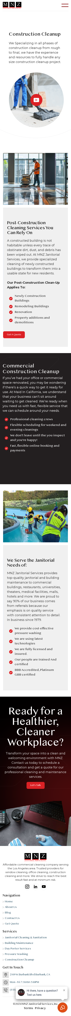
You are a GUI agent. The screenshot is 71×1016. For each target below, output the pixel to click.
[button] (65, 5)
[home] (12, 5)
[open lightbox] (36, 100)
